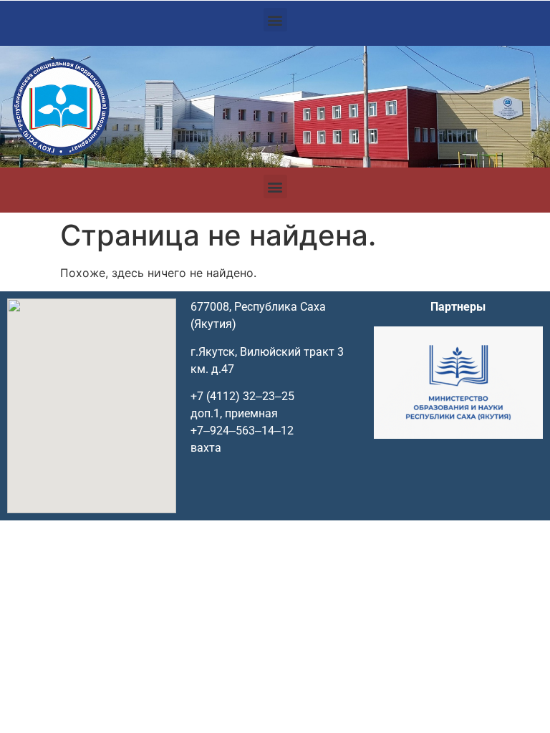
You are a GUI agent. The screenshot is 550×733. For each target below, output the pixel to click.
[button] (275, 19)
